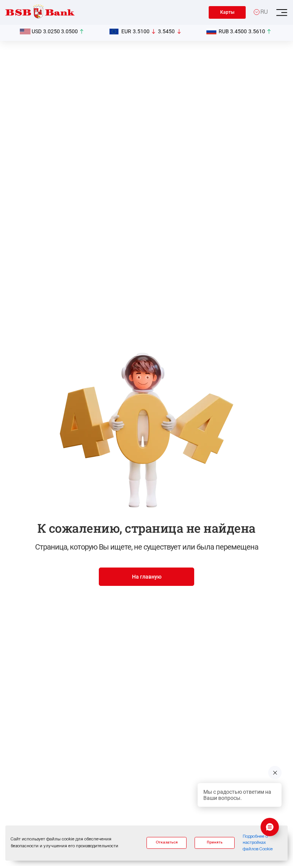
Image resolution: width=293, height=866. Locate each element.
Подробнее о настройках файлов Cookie (258, 843)
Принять (214, 842)
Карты (227, 12)
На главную (146, 577)
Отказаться (167, 842)
